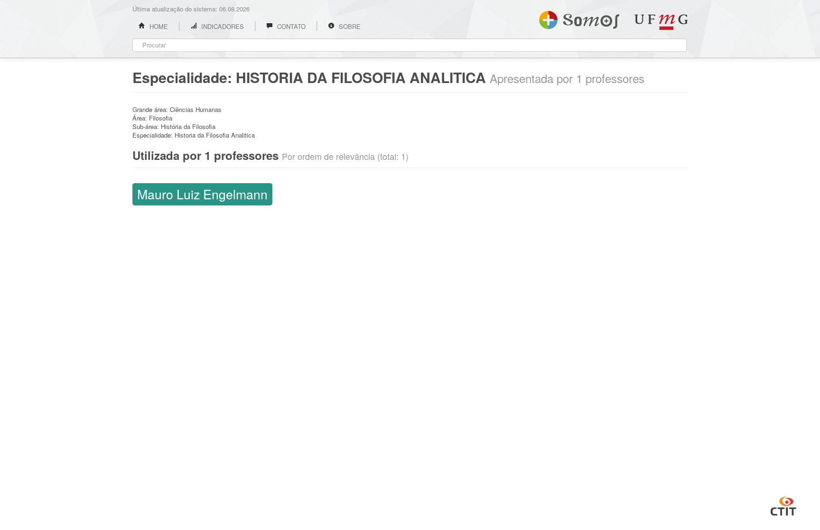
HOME (158, 26)
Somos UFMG (579, 18)
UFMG (661, 22)
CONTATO (290, 26)
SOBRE (349, 26)
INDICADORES (221, 26)
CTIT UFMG (783, 505)
